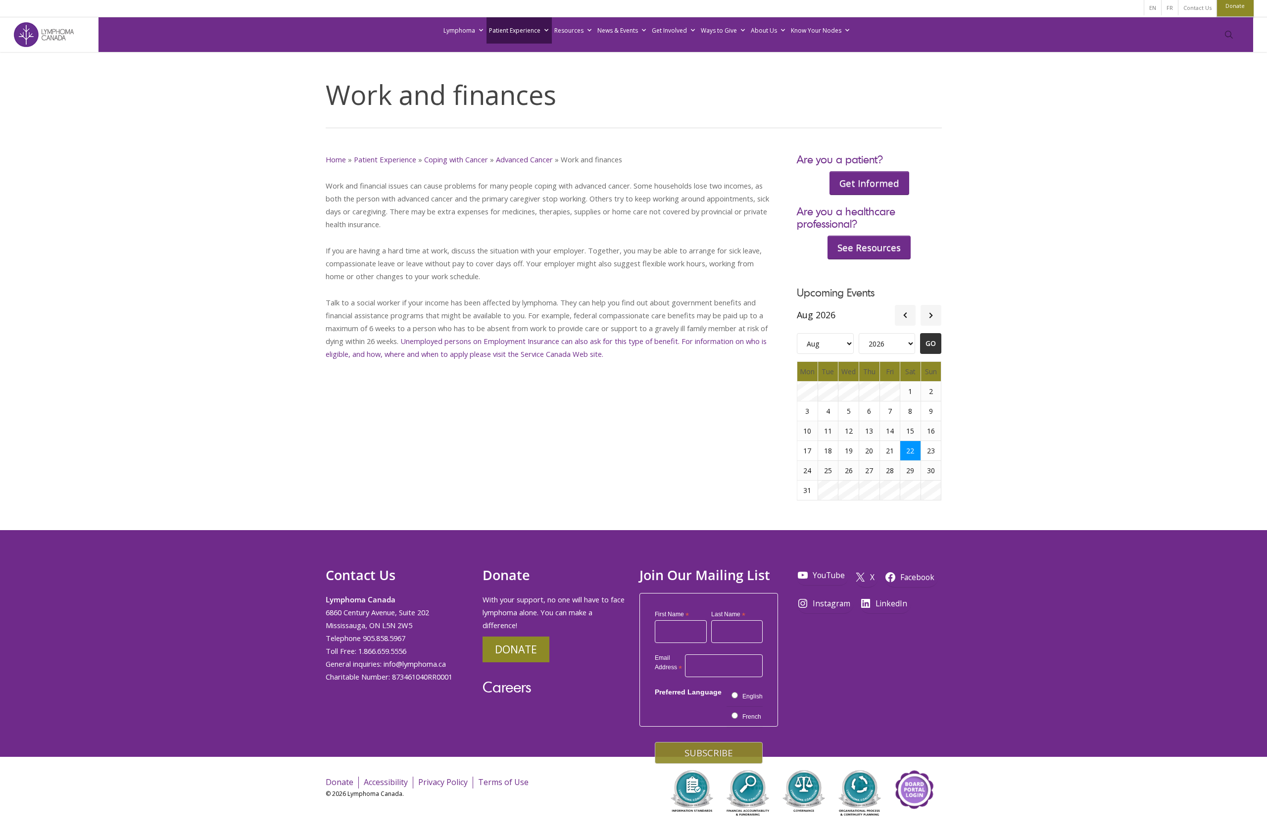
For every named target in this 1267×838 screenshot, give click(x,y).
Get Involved (669, 30)
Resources (569, 30)
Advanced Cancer (524, 159)
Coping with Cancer (456, 159)
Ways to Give (719, 30)
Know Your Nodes (816, 30)
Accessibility (386, 782)
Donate (516, 649)
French (751, 716)
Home (336, 159)
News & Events (617, 30)
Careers (507, 687)
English (752, 696)
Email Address (668, 664)
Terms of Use (503, 782)
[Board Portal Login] (914, 822)
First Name (672, 615)
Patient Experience (514, 30)
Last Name (728, 615)
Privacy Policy (443, 782)
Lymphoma (459, 30)
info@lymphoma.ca (415, 664)
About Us (764, 30)
